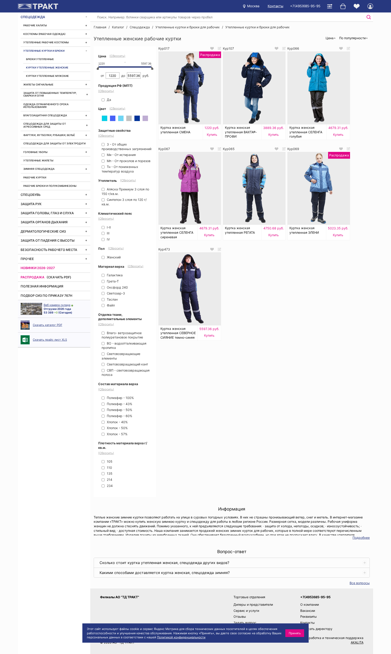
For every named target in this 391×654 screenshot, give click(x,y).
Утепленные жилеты (38, 160)
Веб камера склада (57, 305)
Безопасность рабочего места (49, 250)
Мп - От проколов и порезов (128, 161)
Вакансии (307, 611)
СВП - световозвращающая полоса (126, 372)
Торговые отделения (249, 597)
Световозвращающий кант (127, 364)
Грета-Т (112, 281)
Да (108, 100)
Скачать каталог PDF (47, 325)
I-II (108, 227)
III (108, 233)
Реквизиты (308, 616)
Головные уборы (35, 152)
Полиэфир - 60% (119, 416)
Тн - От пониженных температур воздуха (120, 169)
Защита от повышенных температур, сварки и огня (50, 94)
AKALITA (357, 642)
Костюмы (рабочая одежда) (44, 34)
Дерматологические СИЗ (43, 231)
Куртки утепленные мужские (47, 76)
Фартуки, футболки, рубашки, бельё (49, 135)
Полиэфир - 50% (119, 410)
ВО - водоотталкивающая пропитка (124, 345)
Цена (330, 38)
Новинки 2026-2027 (38, 268)
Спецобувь (31, 195)
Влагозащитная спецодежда (45, 115)
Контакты (275, 6)
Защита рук (31, 204)
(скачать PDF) (59, 277)
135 (109, 473)
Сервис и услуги (246, 611)
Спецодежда (33, 17)
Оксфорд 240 (117, 287)
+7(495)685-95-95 (305, 6)
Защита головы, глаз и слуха (47, 213)
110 (109, 467)
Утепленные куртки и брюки (43, 50)
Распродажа (32, 277)
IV (108, 239)
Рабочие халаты (35, 25)
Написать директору (316, 629)
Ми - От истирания (121, 155)
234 (109, 486)
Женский (113, 257)
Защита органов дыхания (44, 222)
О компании (309, 604)
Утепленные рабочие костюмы (46, 42)
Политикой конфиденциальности (181, 637)
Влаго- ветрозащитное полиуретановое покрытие (122, 335)
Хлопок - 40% (117, 422)
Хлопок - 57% (116, 434)
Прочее (27, 259)
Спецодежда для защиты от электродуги (54, 143)
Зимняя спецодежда (39, 168)
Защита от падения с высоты (47, 240)
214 (109, 479)
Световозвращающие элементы (121, 356)
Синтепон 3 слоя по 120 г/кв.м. (124, 202)
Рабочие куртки (34, 177)
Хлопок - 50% (117, 428)
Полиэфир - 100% (120, 398)
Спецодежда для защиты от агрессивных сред (44, 125)
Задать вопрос (245, 623)
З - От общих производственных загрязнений (126, 146)
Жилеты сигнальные (38, 84)
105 (109, 461)
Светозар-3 (115, 293)
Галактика (114, 275)
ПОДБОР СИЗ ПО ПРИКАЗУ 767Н (46, 295)
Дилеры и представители (253, 604)
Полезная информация (42, 286)
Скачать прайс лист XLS (50, 339)
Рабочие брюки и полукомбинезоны (49, 185)
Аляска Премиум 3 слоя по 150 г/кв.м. (125, 191)
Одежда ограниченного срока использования (46, 106)
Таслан (112, 299)
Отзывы (240, 616)
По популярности (352, 38)
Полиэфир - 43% (119, 404)
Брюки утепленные (40, 59)
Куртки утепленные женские (47, 67)
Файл (110, 305)
